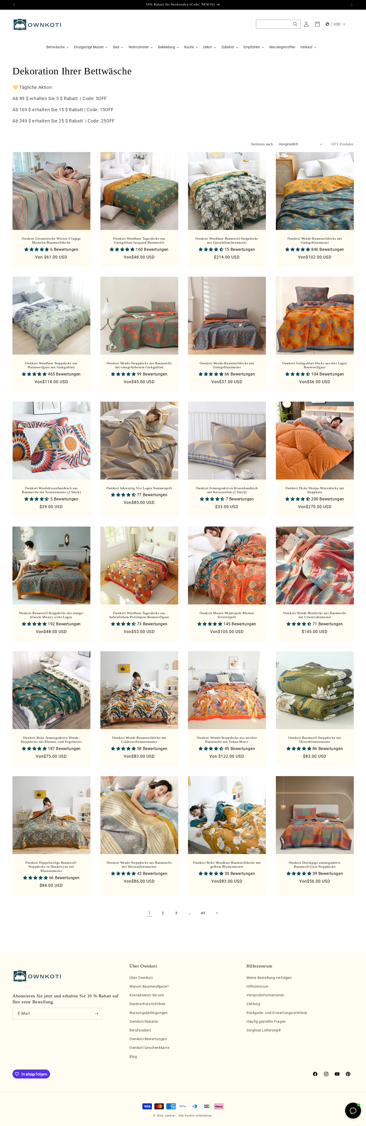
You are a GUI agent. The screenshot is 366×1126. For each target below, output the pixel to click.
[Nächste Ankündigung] (351, 4)
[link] (149, 913)
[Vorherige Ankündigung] (14, 4)
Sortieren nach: (262, 144)
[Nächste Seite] (216, 913)
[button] (278, 24)
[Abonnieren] (96, 1013)
